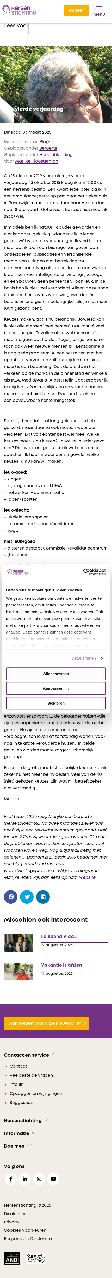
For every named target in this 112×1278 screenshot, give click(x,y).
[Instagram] (39, 1179)
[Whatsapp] (59, 895)
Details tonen (84, 658)
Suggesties (21, 1103)
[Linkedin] (25, 1179)
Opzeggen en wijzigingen (36, 1094)
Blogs (45, 142)
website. (88, 877)
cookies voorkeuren (25, 1230)
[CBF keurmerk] (35, 1258)
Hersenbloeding (56, 155)
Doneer (76, 10)
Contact (18, 1066)
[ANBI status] (12, 1258)
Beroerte (48, 148)
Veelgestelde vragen (31, 1075)
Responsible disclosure (28, 1239)
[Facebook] (11, 897)
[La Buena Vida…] (18, 943)
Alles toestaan (56, 674)
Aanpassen (53, 688)
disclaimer (15, 1214)
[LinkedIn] (43, 897)
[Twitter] (27, 897)
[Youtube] (53, 1179)
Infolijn (16, 1084)
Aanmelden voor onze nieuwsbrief (45, 1023)
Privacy (11, 1222)
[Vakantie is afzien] (18, 971)
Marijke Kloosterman (36, 161)
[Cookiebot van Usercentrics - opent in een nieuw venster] (83, 571)
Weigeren (56, 703)
